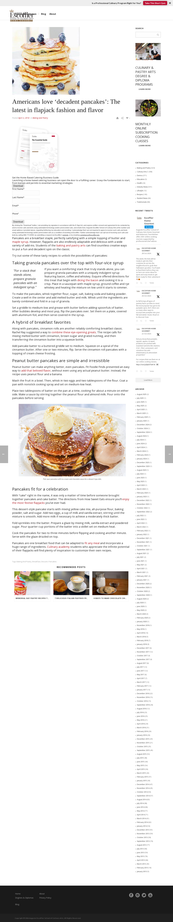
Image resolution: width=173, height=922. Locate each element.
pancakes (53, 562)
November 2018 (143, 625)
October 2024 (142, 428)
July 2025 (140, 398)
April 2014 (141, 815)
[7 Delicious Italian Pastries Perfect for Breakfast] (71, 583)
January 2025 (142, 421)
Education (140, 179)
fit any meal (92, 543)
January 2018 (142, 644)
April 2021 (141, 568)
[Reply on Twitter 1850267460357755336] (137, 321)
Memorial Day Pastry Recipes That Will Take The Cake (33, 598)
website (65, 235)
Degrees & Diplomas (24, 897)
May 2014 (140, 811)
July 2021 (140, 557)
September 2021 (143, 549)
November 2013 (143, 833)
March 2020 (141, 614)
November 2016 (143, 697)
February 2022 (142, 531)
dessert (44, 562)
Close (170, 3)
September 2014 (143, 796)
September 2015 (143, 750)
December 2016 (143, 693)
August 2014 (141, 799)
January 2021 (142, 580)
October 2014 (142, 792)
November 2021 (143, 542)
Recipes (140, 194)
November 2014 (143, 788)
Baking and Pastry (40, 118)
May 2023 (140, 481)
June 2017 (140, 671)
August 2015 (141, 754)
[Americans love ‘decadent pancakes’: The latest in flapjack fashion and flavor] (71, 61)
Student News (142, 198)
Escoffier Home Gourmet (149, 249)
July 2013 (140, 849)
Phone (15, 213)
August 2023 (141, 470)
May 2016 (140, 720)
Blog (43, 13)
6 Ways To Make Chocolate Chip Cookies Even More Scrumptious (111, 598)
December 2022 (143, 500)
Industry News (142, 187)
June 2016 (140, 716)
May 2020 (140, 610)
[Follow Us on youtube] (150, 895)
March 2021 (141, 572)
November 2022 (143, 504)
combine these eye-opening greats (73, 332)
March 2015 (141, 773)
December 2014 (143, 784)
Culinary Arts (142, 172)
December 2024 (143, 424)
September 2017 (143, 659)
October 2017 (142, 655)
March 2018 (141, 637)
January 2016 (142, 735)
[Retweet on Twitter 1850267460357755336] (142, 321)
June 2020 (140, 606)
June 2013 (140, 852)
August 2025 (141, 394)
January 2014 (142, 826)
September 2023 (143, 466)
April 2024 (141, 447)
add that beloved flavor (36, 370)
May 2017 (140, 674)
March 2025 (141, 413)
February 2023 (142, 493)
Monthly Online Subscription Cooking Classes (146, 132)
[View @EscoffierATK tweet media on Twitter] (157, 364)
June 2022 (140, 519)
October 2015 (142, 746)
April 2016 (141, 724)
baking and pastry (24, 562)
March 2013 (141, 864)
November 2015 (143, 743)
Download (18, 186)
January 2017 (142, 690)
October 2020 (142, 591)
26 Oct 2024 (146, 296)
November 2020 (143, 587)
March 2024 (141, 451)
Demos (139, 175)
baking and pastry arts (70, 245)
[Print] (117, 117)
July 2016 (140, 712)
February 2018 (142, 640)
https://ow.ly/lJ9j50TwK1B (145, 364)
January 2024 (142, 459)
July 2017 (140, 667)
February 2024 (142, 455)
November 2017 (143, 652)
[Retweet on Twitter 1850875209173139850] (142, 283)
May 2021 (140, 565)
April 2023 (141, 485)
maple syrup (20, 242)
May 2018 (140, 629)
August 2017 (141, 663)
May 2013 (140, 856)
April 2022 (141, 523)
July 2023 (140, 474)
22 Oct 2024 (146, 334)
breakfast (36, 562)
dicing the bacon (87, 280)
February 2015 (142, 777)
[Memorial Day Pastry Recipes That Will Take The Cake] (32, 583)
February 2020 (142, 618)
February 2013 (142, 868)
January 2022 (142, 534)
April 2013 (141, 860)
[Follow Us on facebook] (131, 895)
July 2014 (140, 803)
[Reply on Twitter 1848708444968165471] (137, 371)
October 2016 (142, 701)
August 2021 (141, 553)
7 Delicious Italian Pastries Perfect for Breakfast (72, 598)
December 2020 (143, 584)
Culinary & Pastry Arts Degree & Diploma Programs (145, 76)
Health (139, 183)
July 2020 (140, 602)
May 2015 (140, 765)
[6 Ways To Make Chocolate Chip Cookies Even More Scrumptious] (110, 583)
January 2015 (142, 780)
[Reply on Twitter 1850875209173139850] (137, 283)
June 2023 (140, 477)
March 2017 (141, 682)
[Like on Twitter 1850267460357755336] (146, 321)
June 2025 (140, 402)
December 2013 (143, 830)
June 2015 (140, 762)
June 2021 (140, 561)
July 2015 (140, 758)
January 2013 (142, 871)
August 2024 (141, 436)
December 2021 (143, 538)
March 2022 (141, 527)
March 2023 (141, 489)
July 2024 (140, 440)
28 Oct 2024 (146, 253)
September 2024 (143, 432)
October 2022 (142, 508)
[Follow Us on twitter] (144, 895)
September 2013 (143, 841)
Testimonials (142, 202)
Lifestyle (140, 190)
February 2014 (142, 822)
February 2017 (142, 686)
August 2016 (141, 708)
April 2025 (141, 409)
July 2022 (140, 515)
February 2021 (142, 576)
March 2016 (141, 727)
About (52, 13)
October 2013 (142, 837)
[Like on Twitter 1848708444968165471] (146, 371)
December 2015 (143, 739)
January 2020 (142, 621)
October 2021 (142, 546)
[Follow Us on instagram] (137, 895)
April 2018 (141, 633)
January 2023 (142, 496)
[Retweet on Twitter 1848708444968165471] (142, 371)
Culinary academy (58, 547)
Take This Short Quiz (155, 3)
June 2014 (140, 807)
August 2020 (141, 599)
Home (18, 893)
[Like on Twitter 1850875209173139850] (146, 283)
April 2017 (141, 678)
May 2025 (140, 406)
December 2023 (143, 462)
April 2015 (141, 769)
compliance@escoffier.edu (89, 235)
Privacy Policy (45, 897)
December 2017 (143, 648)
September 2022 (143, 512)
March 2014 (141, 818)
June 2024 (140, 443)
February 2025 (142, 417)
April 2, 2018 (23, 118)
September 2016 (143, 705)
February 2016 (142, 731)
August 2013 (141, 845)
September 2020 (143, 595)
